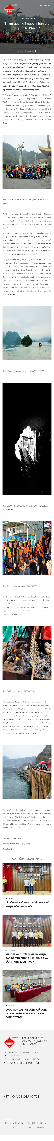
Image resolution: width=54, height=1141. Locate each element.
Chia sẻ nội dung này (26, 51)
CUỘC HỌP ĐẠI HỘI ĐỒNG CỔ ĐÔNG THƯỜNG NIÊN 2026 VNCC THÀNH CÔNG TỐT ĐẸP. (27, 1013)
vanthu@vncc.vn (15, 1056)
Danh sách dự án (37, 1123)
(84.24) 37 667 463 (16, 1059)
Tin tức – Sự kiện (36, 1127)
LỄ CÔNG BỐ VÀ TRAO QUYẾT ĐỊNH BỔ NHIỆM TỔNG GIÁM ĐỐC (27, 904)
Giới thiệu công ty (13, 1123)
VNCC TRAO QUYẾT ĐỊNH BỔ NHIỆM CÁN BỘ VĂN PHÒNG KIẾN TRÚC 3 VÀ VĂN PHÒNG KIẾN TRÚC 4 (27, 958)
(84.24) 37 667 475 (32, 1059)
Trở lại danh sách (28, 18)
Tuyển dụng (10, 1127)
